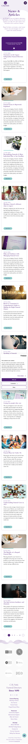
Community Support (14, 712)
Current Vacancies (14, 731)
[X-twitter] (13, 695)
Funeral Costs (14, 705)
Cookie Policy (11, 737)
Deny (14, 387)
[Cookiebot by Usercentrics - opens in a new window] (20, 356)
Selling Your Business (15, 733)
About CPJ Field (15, 724)
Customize (13, 383)
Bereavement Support (14, 714)
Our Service (14, 702)
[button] (25, 2)
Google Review (19, 739)
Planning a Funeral (14, 700)
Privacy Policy (17, 737)
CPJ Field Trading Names (15, 727)
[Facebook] (11, 695)
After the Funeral (14, 717)
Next (23, 635)
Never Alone (14, 719)
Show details (20, 375)
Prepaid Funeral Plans (14, 707)
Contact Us (15, 729)
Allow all (14, 379)
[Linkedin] (17, 695)
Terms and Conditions (10, 739)
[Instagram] (15, 695)
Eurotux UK (17, 741)
